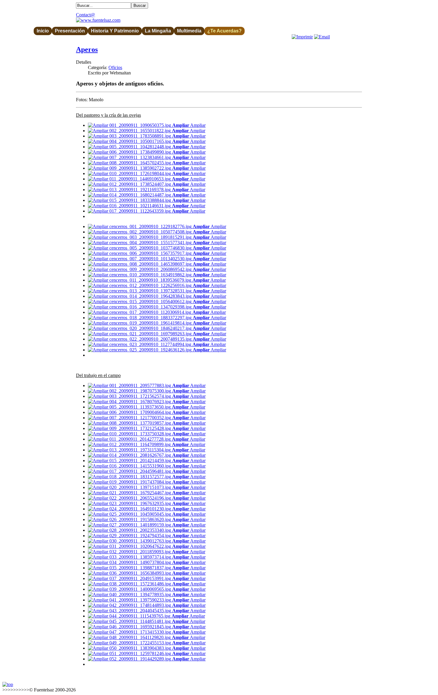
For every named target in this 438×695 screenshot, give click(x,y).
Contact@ (85, 14)
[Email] (322, 36)
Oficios (115, 67)
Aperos (87, 49)
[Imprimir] (302, 36)
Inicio (43, 30)
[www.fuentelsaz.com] (98, 20)
